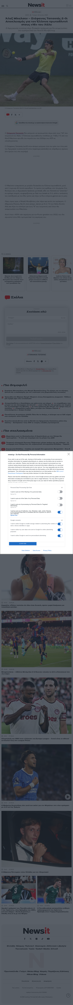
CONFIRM (22, 543)
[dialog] (36, 502)
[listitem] (36, 488)
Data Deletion (26, 550)
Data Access (36, 550)
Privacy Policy (47, 550)
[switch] (60, 491)
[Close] (69, 455)
